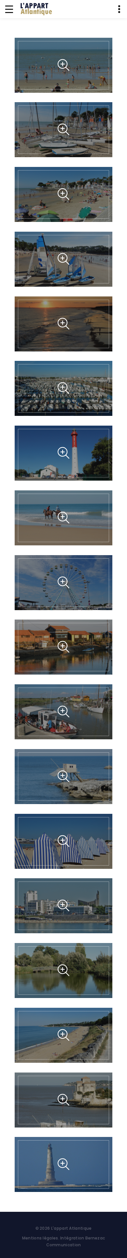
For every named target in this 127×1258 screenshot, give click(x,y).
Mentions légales (40, 1238)
